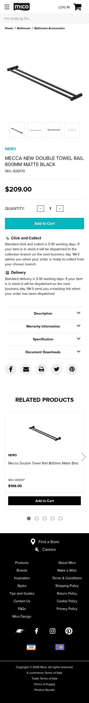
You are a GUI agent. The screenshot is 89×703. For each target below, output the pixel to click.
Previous (6, 456)
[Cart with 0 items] (80, 7)
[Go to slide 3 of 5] (44, 518)
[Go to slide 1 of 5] (29, 518)
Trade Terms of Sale (45, 678)
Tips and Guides (21, 593)
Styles (21, 585)
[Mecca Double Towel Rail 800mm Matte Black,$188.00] (44, 433)
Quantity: (15, 208)
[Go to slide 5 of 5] (60, 518)
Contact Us (22, 601)
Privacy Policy (67, 608)
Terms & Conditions (67, 578)
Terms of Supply (44, 684)
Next (83, 456)
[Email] (26, 369)
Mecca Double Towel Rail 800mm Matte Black (44, 463)
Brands (22, 570)
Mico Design (21, 616)
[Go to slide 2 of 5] (37, 518)
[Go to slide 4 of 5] (52, 518)
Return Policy (67, 593)
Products (22, 562)
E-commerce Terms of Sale (44, 673)
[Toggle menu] (7, 7)
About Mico (67, 562)
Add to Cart (44, 500)
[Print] (41, 369)
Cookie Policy (67, 601)
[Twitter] (56, 369)
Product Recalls (44, 690)
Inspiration (22, 578)
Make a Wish (67, 570)
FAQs (22, 608)
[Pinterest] (72, 369)
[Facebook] (10, 369)
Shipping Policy (67, 585)
